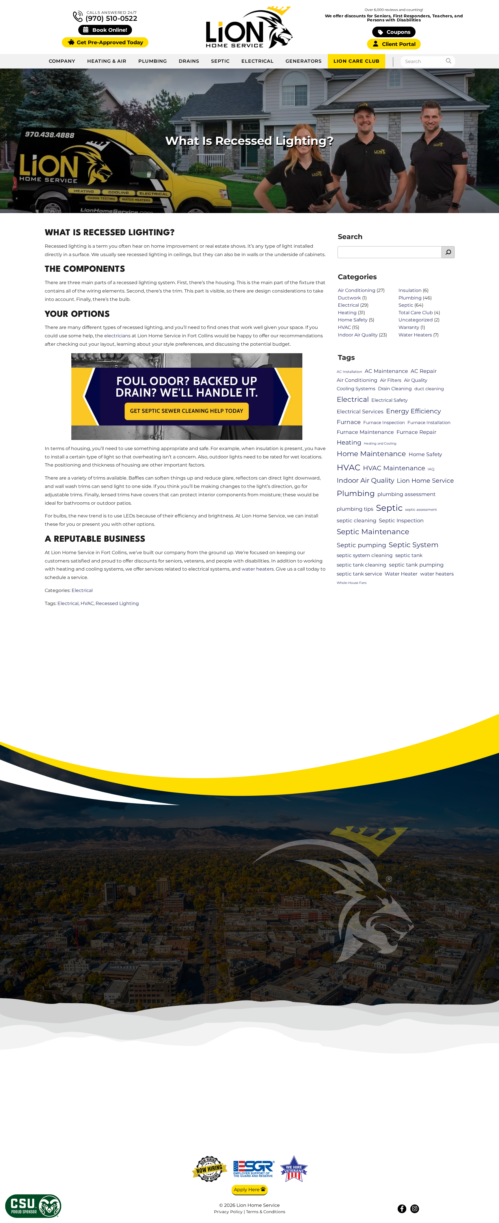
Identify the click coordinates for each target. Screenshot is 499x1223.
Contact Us (407, 1127)
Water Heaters (415, 335)
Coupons (398, 32)
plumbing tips (355, 509)
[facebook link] (402, 1209)
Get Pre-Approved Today (109, 42)
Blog (407, 1110)
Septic (220, 61)
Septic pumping (361, 545)
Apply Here (247, 1189)
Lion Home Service (425, 480)
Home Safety (353, 320)
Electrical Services (360, 411)
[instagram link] (414, 1209)
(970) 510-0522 (110, 18)
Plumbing (152, 61)
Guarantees (407, 1145)
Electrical (257, 61)
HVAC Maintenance (394, 468)
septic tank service (359, 574)
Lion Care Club (356, 61)
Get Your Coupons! (408, 1153)
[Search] (450, 61)
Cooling (351, 1110)
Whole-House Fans (351, 583)
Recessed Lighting (117, 603)
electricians (117, 335)
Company (62, 61)
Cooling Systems (356, 388)
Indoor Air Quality (358, 335)
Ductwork (349, 298)
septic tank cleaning (361, 565)
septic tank (408, 555)
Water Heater (401, 574)
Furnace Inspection (384, 422)
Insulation (410, 290)
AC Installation (349, 371)
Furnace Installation (428, 422)
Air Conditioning (356, 290)
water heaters (258, 569)
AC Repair (424, 371)
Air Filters (390, 380)
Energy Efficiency (413, 411)
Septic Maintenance (373, 531)
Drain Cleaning (395, 388)
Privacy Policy (228, 1211)
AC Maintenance (386, 371)
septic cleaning (356, 520)
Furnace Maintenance (365, 432)
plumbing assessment (406, 494)
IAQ (431, 469)
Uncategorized (416, 320)
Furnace (349, 422)
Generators (304, 61)
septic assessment (421, 509)
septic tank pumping (416, 564)
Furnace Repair (416, 432)
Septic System (413, 544)
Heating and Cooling (380, 443)
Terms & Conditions (265, 1211)
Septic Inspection (401, 520)
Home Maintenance (371, 453)
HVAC (87, 603)
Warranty (409, 327)
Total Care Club (416, 312)
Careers (407, 1119)
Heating (347, 312)
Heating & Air (106, 61)
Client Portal (398, 44)
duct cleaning (429, 388)
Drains (189, 61)
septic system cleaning (365, 555)
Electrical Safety (389, 400)
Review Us (407, 1136)
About (407, 1102)
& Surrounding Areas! (274, 928)
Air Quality (415, 380)
